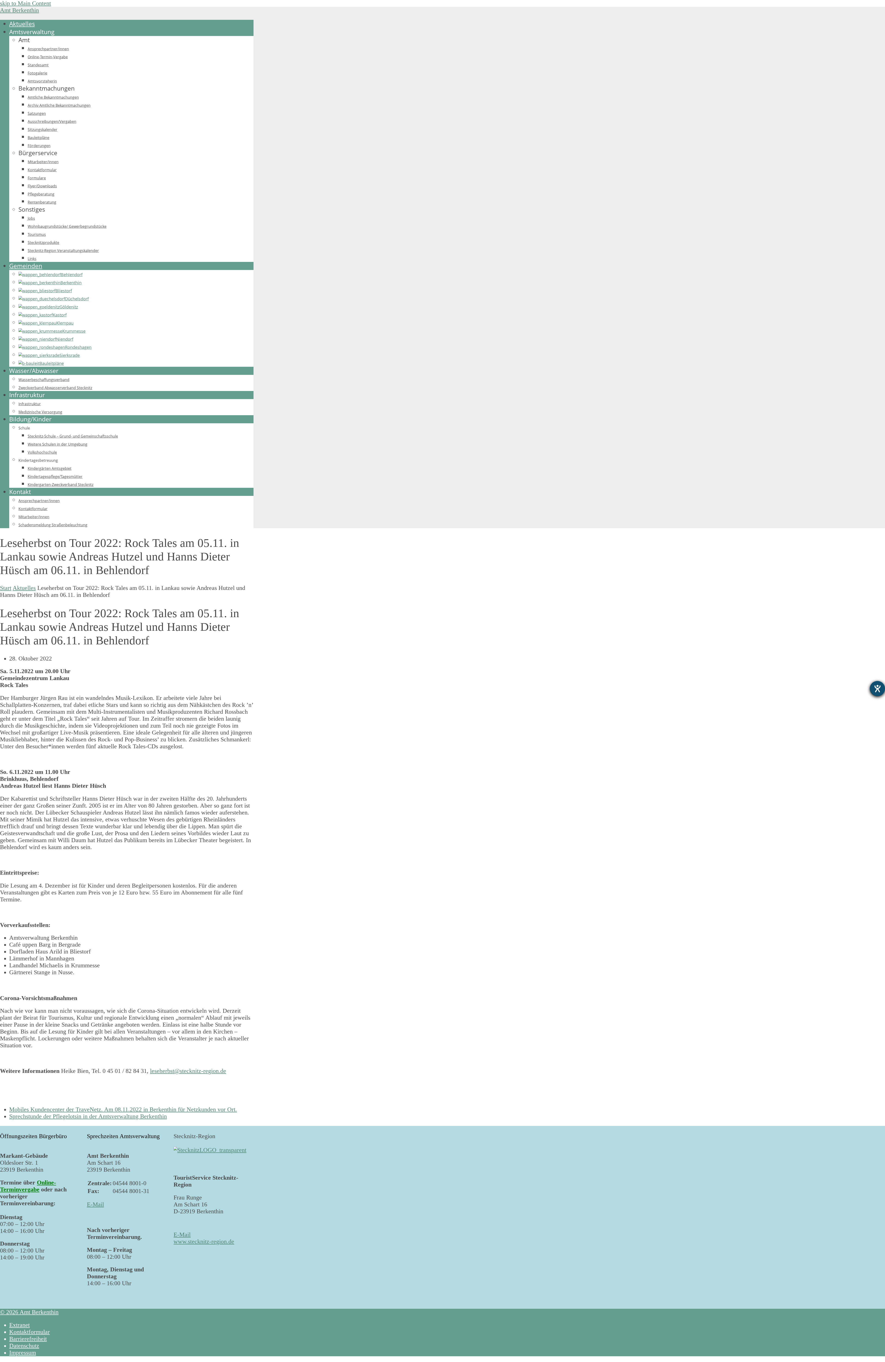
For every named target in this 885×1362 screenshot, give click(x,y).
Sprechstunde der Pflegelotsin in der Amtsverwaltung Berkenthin (88, 1116)
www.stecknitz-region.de (204, 1241)
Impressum (22, 1352)
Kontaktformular (29, 1332)
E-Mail (95, 1204)
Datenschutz (24, 1345)
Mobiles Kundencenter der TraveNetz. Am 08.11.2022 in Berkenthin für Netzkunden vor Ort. (123, 1109)
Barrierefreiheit (28, 1338)
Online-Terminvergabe (28, 1186)
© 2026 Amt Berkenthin (29, 1312)
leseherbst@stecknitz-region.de (188, 1071)
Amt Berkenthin (19, 10)
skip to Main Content (25, 3)
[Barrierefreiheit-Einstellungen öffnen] (877, 688)
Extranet (19, 1325)
